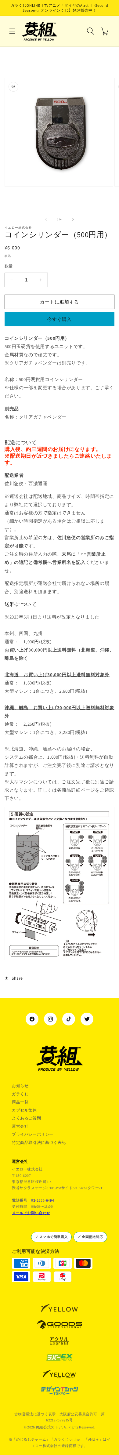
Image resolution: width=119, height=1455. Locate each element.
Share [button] (17, 978)
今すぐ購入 (59, 319)
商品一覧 (20, 1102)
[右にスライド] (73, 219)
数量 (9, 266)
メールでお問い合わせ (31, 1212)
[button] (12, 31)
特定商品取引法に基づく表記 (39, 1142)
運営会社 (20, 1126)
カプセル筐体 (24, 1110)
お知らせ (20, 1085)
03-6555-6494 (42, 1200)
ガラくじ (20, 1094)
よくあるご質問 (26, 1118)
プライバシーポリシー (32, 1134)
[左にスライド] (46, 219)
